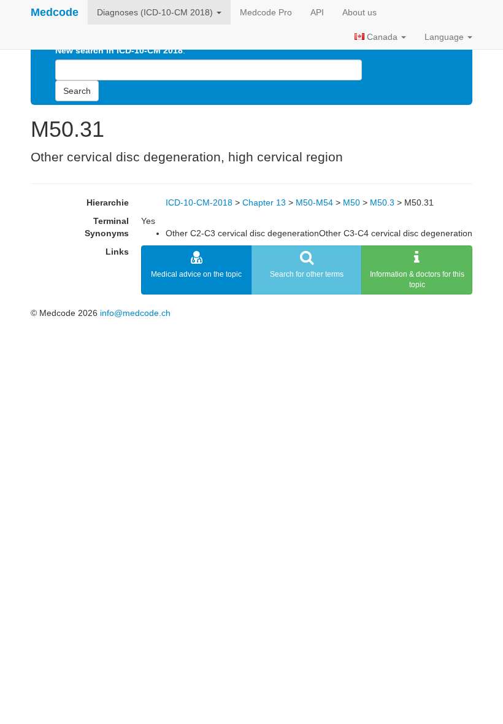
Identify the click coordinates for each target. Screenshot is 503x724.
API (317, 12)
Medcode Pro (266, 12)
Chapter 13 (264, 202)
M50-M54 (314, 202)
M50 (351, 202)
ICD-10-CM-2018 (199, 202)
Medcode (55, 12)
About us (359, 12)
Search (77, 91)
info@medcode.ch (135, 313)
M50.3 (382, 202)
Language (445, 37)
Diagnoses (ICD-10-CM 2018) (156, 12)
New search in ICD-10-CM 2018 (119, 50)
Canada (382, 37)
